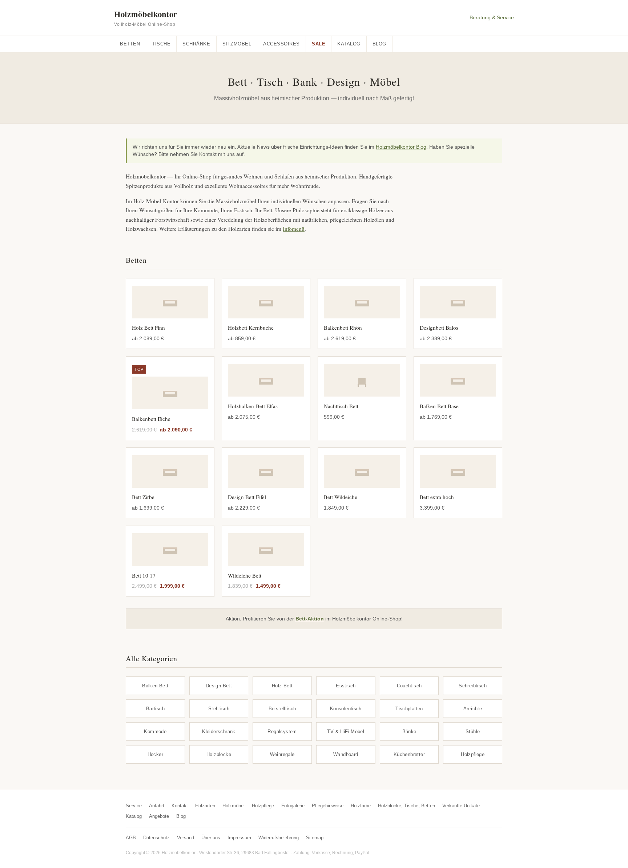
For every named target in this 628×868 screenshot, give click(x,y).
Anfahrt (156, 805)
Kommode (155, 731)
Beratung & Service (492, 17)
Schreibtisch (473, 685)
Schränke (196, 44)
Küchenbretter (409, 754)
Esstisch (345, 685)
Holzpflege (472, 754)
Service (134, 805)
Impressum (239, 837)
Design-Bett (219, 685)
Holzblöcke (218, 754)
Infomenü (294, 228)
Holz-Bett (282, 685)
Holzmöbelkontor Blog (401, 147)
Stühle (473, 731)
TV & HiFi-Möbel (345, 731)
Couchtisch (409, 685)
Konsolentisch (346, 708)
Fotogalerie (293, 805)
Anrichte (472, 708)
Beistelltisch (282, 708)
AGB (131, 837)
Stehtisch (219, 708)
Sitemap (314, 837)
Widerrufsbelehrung (278, 837)
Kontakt (180, 805)
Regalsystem (282, 731)
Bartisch (155, 708)
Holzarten (205, 805)
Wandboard (345, 754)
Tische (161, 44)
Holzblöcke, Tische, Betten (406, 805)
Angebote (159, 816)
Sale (318, 44)
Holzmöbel (233, 805)
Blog (379, 44)
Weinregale (282, 754)
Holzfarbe (361, 805)
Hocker (155, 754)
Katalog (349, 44)
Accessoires (281, 44)
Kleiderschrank (219, 731)
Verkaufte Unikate (461, 805)
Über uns (210, 837)
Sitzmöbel (236, 44)
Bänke (409, 731)
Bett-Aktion (309, 619)
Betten (130, 44)
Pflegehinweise (327, 805)
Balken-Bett (155, 685)
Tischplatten (409, 708)
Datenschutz (156, 837)
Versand (185, 837)
